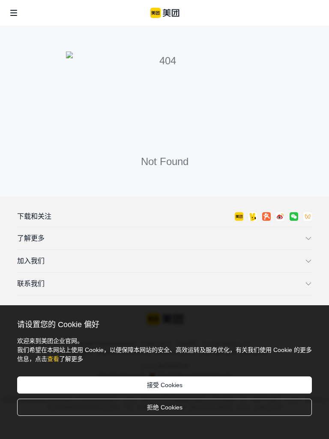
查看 (53, 358)
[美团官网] (165, 13)
